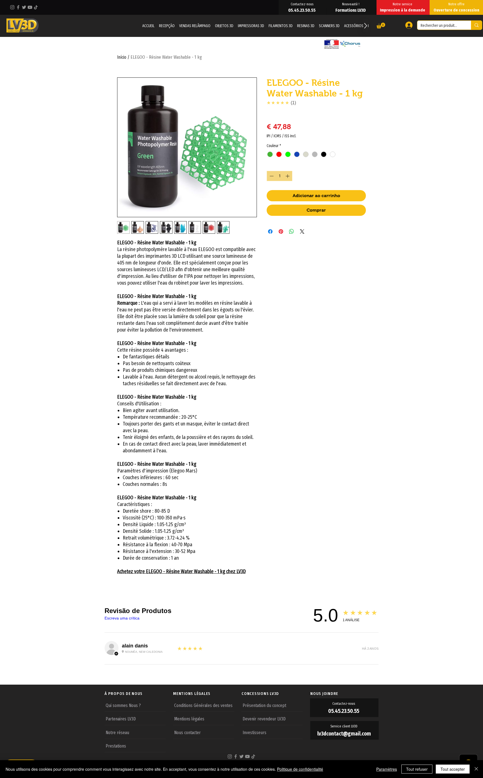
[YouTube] (30, 7)
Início (121, 57)
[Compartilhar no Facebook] (270, 231)
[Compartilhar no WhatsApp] (291, 231)
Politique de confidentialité (300, 769)
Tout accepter (453, 769)
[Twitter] (24, 7)
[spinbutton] (279, 176)
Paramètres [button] (386, 769)
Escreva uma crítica (122, 618)
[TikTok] (36, 7)
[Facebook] (18, 7)
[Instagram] (12, 7)
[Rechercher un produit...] (476, 25)
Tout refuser (417, 769)
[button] (381, 26)
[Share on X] (302, 231)
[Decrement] (270, 176)
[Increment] (288, 176)
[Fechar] (476, 769)
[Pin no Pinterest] (281, 231)
